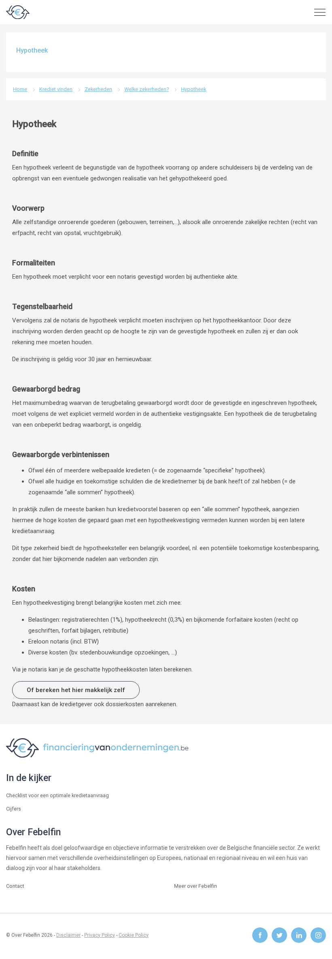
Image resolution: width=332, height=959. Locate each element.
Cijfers (13, 809)
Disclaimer (68, 935)
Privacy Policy (99, 935)
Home (20, 89)
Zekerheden (98, 89)
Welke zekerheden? (146, 89)
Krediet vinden (55, 89)
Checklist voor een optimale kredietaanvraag (57, 795)
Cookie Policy (134, 935)
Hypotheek (193, 89)
